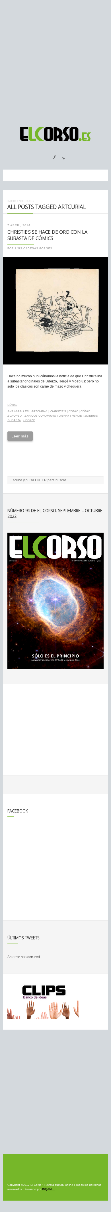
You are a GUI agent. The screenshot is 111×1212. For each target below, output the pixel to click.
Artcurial (39, 411)
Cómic (12, 404)
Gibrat (64, 415)
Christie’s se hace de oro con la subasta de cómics (47, 235)
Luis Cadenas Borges (33, 248)
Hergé (77, 415)
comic (73, 411)
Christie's (58, 411)
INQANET (48, 1189)
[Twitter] (61, 155)
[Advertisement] (55, 60)
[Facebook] (51, 155)
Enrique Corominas (40, 415)
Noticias (25, 201)
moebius (91, 415)
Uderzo (29, 420)
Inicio (11, 201)
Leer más (19, 436)
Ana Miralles (18, 411)
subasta (14, 420)
